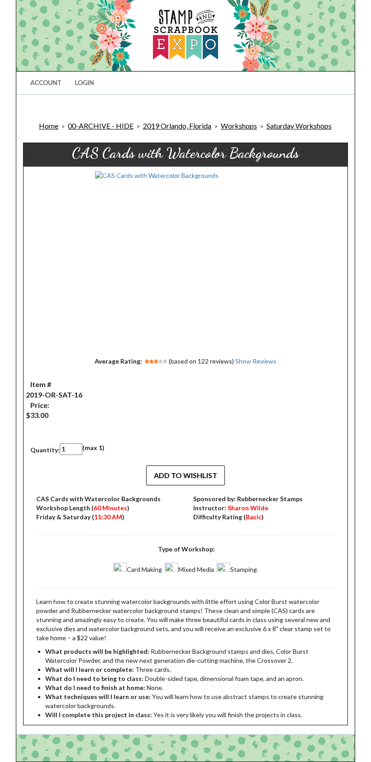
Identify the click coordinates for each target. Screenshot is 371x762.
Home (48, 125)
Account (45, 83)
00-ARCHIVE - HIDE (100, 125)
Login (84, 83)
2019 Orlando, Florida (177, 125)
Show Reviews (255, 361)
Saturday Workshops (299, 125)
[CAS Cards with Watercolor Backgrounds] (185, 261)
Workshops (239, 125)
